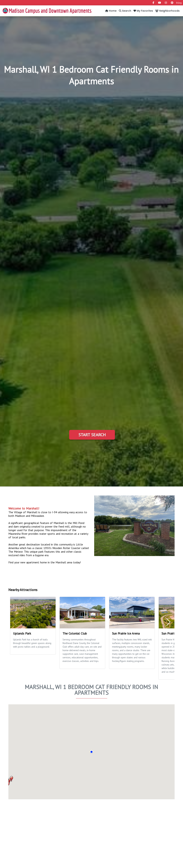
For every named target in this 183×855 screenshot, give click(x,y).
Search (126, 11)
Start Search (92, 434)
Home (112, 11)
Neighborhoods (169, 11)
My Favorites (144, 11)
